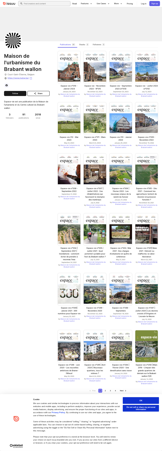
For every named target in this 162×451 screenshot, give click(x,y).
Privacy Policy (58, 412)
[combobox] (46, 3)
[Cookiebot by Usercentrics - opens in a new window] (16, 446)
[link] (74, 3)
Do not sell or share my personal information (141, 408)
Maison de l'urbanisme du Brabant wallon (70, 95)
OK (140, 400)
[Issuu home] (9, 3)
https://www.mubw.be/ (20, 78)
